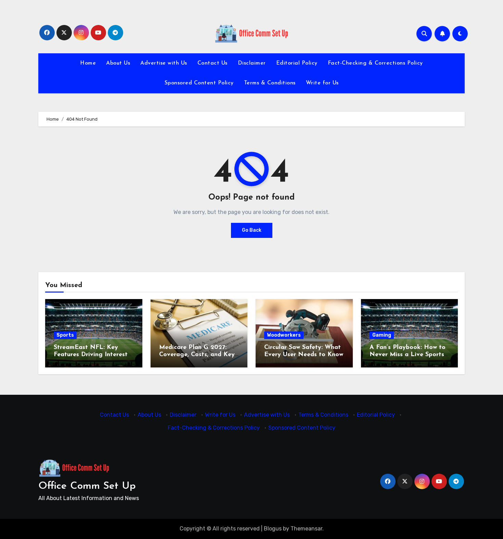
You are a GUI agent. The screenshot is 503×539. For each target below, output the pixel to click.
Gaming (381, 335)
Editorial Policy (297, 63)
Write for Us (322, 83)
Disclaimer (252, 63)
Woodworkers (284, 335)
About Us (118, 63)
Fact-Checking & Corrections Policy (375, 63)
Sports (65, 335)
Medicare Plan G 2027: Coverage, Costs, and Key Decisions (197, 355)
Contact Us (212, 63)
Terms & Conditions (270, 83)
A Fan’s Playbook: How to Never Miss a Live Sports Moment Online (408, 355)
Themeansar (306, 528)
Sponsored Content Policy (199, 83)
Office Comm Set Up (87, 486)
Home (88, 63)
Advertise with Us (163, 63)
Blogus (273, 528)
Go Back (251, 230)
